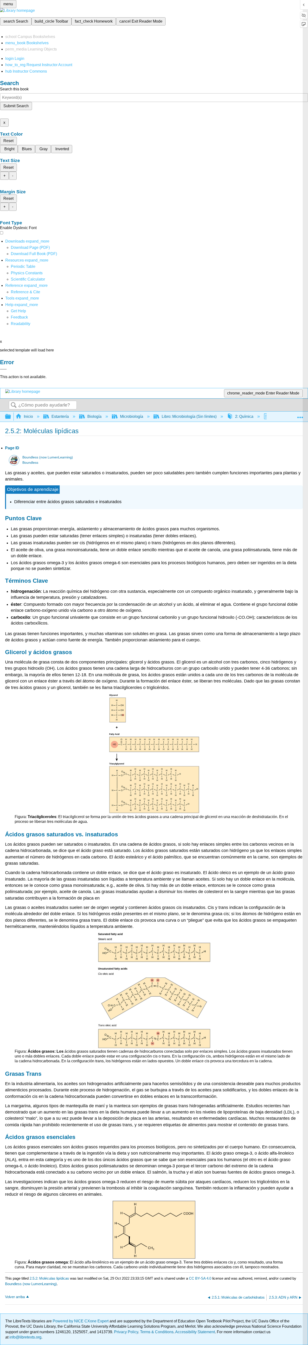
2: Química (244, 416)
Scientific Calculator (28, 279)
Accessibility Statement (195, 1332)
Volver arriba (15, 1297)
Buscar (14, 405)
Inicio (28, 416)
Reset (8, 141)
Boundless (30, 462)
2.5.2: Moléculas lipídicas (49, 1278)
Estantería (60, 416)
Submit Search (16, 106)
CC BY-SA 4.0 (200, 1278)
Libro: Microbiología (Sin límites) (189, 416)
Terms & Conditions (156, 1332)
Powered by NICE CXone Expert (81, 1321)
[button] (19, 317)
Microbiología (131, 416)
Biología (94, 416)
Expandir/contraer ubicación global (300, 415)
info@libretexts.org (24, 1337)
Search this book (14, 89)
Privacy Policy (126, 1332)
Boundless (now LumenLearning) (47, 457)
